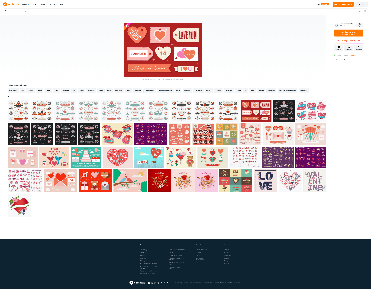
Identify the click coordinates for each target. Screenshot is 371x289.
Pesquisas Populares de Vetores (176, 259)
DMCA (171, 252)
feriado (208, 90)
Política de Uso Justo (234, 283)
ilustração (229, 90)
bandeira (66, 90)
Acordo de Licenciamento (177, 250)
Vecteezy (143, 252)
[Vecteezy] (11, 4)
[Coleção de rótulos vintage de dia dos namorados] (250, 134)
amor (82, 90)
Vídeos (42, 4)
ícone (252, 90)
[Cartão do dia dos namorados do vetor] (265, 180)
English (226, 250)
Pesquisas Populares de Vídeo (176, 268)
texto (56, 90)
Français (227, 261)
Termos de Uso (207, 283)
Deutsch (226, 258)
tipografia (271, 90)
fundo (40, 90)
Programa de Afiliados (176, 255)
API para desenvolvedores (148, 264)
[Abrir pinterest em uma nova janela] (158, 282)
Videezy (142, 255)
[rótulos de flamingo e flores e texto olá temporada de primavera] (117, 134)
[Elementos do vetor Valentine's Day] (86, 157)
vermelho (91, 90)
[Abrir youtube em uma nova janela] (167, 282)
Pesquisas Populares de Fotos (176, 263)
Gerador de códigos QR (147, 274)
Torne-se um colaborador (200, 259)
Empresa (143, 258)
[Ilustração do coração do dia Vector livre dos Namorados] (118, 157)
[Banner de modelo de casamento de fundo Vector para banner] (150, 134)
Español (226, 252)
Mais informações (341, 60)
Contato (198, 252)
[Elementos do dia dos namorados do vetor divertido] (278, 134)
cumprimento (149, 90)
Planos (318, 4)
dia (22, 90)
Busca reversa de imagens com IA (148, 267)
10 (245, 90)
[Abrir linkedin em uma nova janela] (155, 282)
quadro (261, 90)
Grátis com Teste (348, 33)
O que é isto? (352, 55)
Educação (143, 261)
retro (109, 90)
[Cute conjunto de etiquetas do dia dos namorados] (235, 180)
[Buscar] (359, 11)
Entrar (361, 4)
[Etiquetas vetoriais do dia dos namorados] (256, 111)
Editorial (52, 4)
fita (74, 90)
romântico (303, 90)
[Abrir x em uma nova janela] (164, 282)
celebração (198, 90)
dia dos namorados (165, 90)
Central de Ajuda (201, 250)
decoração (118, 90)
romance (187, 90)
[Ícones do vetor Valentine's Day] (23, 157)
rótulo (101, 90)
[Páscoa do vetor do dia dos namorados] (130, 180)
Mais (61, 4)
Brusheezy (143, 250)
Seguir (360, 26)
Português (227, 255)
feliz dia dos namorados (287, 90)
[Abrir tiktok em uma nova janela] (161, 282)
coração (30, 90)
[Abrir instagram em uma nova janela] (152, 282)
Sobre (198, 255)
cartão (48, 90)
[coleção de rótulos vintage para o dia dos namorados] (180, 134)
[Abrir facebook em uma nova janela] (149, 282)
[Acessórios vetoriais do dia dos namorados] (54, 157)
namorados (13, 90)
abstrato (219, 90)
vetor (178, 90)
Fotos (34, 4)
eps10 (239, 90)
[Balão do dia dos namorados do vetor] (149, 157)
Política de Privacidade (220, 283)
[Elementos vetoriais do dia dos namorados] (60, 180)
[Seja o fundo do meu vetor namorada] (310, 134)
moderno (138, 90)
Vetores (24, 4)
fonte (128, 90)
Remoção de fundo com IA (148, 271)
